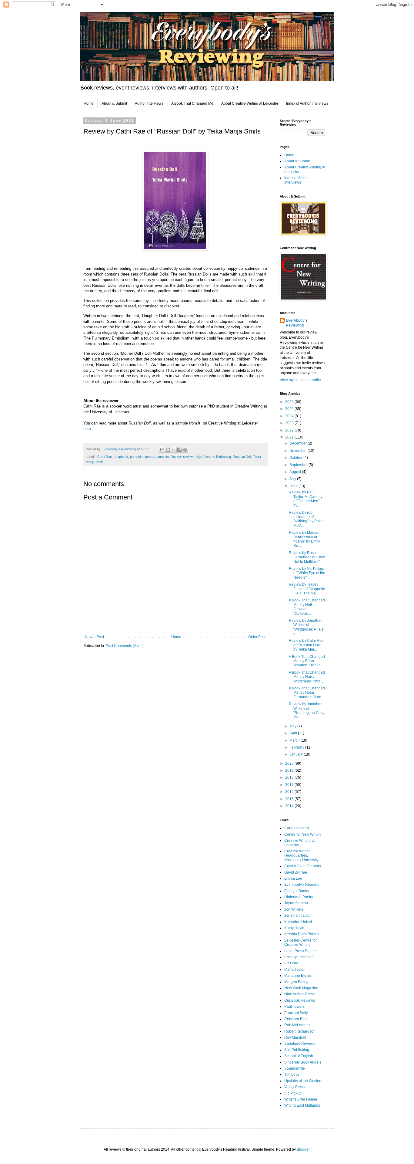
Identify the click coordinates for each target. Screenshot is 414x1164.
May (293, 726)
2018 (290, 777)
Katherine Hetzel (298, 922)
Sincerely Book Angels (302, 1062)
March (295, 740)
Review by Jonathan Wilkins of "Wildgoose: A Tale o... (306, 627)
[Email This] (162, 450)
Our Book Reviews (299, 1000)
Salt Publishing (296, 1050)
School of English (298, 1056)
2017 (290, 785)
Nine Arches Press (299, 994)
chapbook (121, 456)
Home (89, 103)
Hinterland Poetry (298, 897)
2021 (290, 437)
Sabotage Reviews (300, 1043)
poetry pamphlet (157, 456)
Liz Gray (291, 963)
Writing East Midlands (302, 1105)
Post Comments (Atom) (125, 646)
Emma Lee (293, 878)
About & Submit (114, 103)
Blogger (303, 1149)
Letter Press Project (300, 951)
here (87, 428)
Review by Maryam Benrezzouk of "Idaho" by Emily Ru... (304, 539)
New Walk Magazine (301, 988)
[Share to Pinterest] (185, 450)
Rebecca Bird (295, 1019)
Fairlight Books (296, 891)
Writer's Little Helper (300, 1099)
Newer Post (94, 637)
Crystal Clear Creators (302, 866)
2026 (290, 402)
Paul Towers (294, 1006)
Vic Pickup (293, 1093)
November (298, 450)
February (297, 747)
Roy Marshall (295, 1037)
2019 (290, 770)
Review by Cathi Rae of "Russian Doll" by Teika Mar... (306, 644)
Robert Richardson (300, 1031)
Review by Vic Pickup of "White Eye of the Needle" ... (307, 573)
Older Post (256, 637)
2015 (290, 799)
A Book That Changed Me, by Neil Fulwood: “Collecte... (307, 606)
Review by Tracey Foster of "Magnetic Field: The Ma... (307, 588)
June (294, 486)
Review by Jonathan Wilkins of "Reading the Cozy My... (306, 710)
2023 (290, 423)
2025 (290, 409)
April (293, 733)
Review (176, 456)
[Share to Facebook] (179, 450)
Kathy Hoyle (294, 928)
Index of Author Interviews (307, 103)
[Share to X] (174, 450)
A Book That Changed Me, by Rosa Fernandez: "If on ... (307, 692)
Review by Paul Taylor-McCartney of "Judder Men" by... (305, 498)
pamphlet (136, 456)
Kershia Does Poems (301, 934)
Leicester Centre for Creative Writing (300, 942)
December (298, 443)
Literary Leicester (298, 957)
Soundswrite (294, 1068)
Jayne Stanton (296, 903)
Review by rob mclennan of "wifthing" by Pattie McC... (306, 519)
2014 (290, 806)
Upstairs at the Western (303, 1081)
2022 (290, 430)
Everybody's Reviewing (297, 323)
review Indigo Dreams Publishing (207, 456)
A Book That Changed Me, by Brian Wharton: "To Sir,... (307, 661)
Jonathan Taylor (297, 915)
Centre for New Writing (303, 834)
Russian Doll (242, 456)
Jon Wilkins (293, 909)
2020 (290, 763)
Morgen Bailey (296, 982)
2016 (290, 792)
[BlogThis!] (168, 450)
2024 (290, 416)
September (299, 465)
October (296, 457)
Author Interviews (149, 103)
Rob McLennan (297, 1025)
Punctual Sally (296, 1013)
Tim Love (291, 1074)
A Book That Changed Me (192, 103)
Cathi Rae (104, 456)
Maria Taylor (294, 969)
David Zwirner (295, 872)
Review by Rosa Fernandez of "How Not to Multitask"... (307, 557)
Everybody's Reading (301, 884)
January (296, 754)
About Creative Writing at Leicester (249, 103)
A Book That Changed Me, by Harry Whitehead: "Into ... (307, 676)
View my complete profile (300, 380)
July (293, 479)
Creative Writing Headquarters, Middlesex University (301, 855)
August (295, 472)
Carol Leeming (296, 828)
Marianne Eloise (297, 975)
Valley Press (294, 1087)
